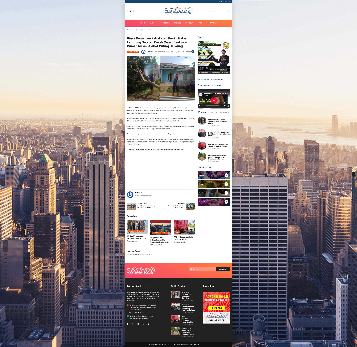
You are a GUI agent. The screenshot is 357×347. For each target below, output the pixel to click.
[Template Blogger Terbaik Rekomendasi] (210, 79)
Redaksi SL (150, 51)
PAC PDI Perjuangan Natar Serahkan (188, 320)
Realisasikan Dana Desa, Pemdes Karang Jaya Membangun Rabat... (217, 157)
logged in (137, 254)
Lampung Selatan (141, 30)
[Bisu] (225, 106)
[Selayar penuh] (228, 106)
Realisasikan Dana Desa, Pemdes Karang (188, 332)
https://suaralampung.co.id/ (143, 195)
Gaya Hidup (189, 23)
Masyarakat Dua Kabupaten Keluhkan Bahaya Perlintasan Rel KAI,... (219, 134)
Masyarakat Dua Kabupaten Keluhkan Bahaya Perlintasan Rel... (159, 240)
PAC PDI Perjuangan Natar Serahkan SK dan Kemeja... (218, 145)
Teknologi (177, 23)
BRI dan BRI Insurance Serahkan (186, 296)
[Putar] (200, 106)
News (178, 232)
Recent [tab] (204, 113)
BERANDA (143, 23)
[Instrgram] (133, 11)
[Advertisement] (161, 173)
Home (131, 30)
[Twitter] (130, 11)
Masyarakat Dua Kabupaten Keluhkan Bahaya (188, 308)
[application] (214, 98)
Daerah (152, 23)
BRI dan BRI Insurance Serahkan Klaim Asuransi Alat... (217, 121)
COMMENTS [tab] (224, 113)
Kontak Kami (213, 23)
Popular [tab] (214, 113)
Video (201, 23)
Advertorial (165, 23)
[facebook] (127, 11)
